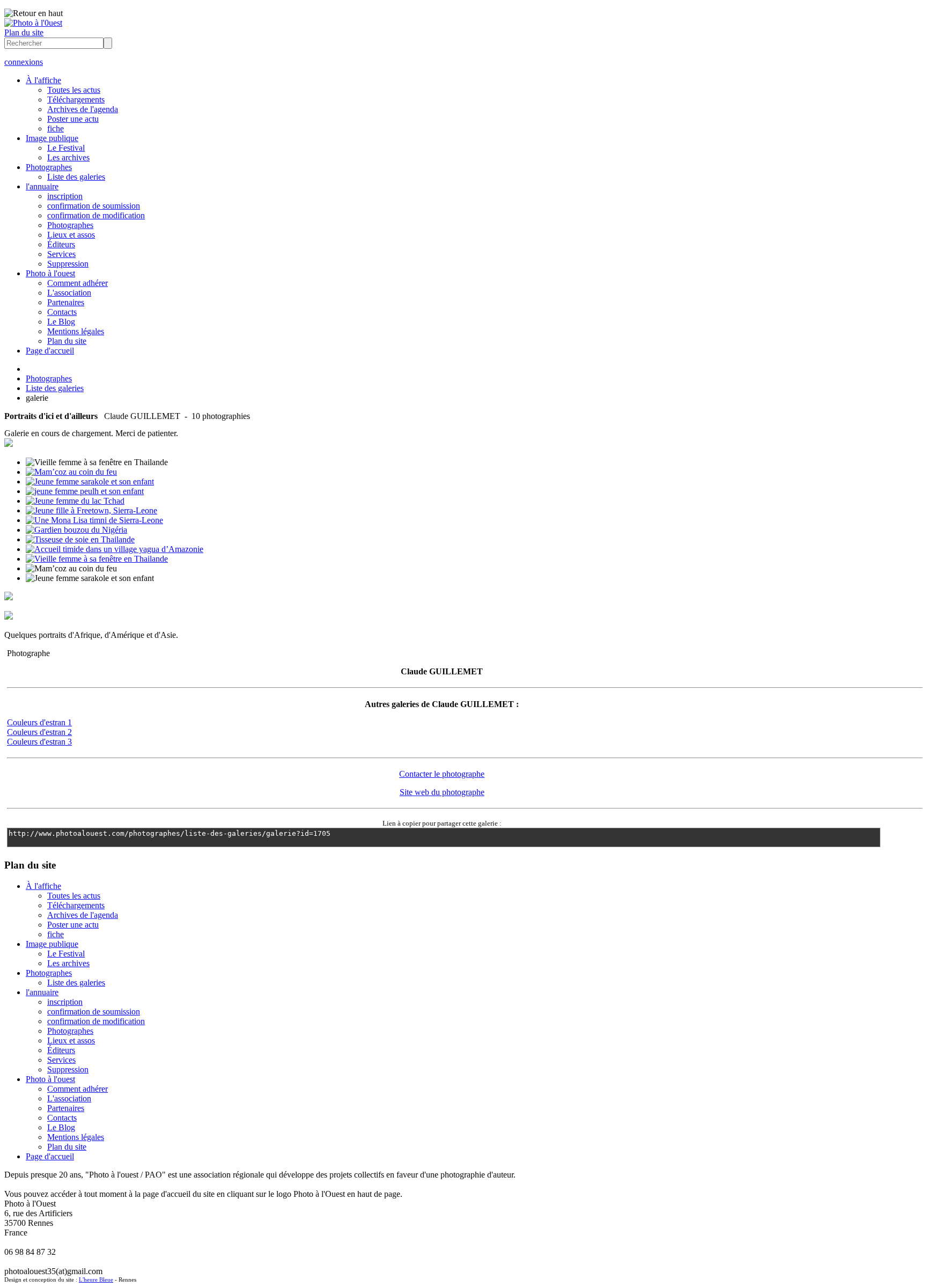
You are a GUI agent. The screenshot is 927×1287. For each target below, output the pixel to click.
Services (61, 254)
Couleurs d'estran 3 (39, 741)
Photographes (49, 167)
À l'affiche (43, 80)
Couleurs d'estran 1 (39, 722)
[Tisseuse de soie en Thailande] (80, 539)
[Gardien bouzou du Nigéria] (76, 529)
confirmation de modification (96, 215)
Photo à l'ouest (50, 273)
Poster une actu (73, 118)
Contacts (62, 312)
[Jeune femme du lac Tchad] (75, 500)
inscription (65, 196)
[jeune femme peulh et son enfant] (85, 491)
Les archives (68, 157)
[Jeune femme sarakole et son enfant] (90, 481)
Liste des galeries (76, 176)
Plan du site (23, 32)
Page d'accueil (50, 350)
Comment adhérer (77, 283)
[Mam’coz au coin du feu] (71, 471)
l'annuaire (42, 186)
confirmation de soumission (93, 205)
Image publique (52, 138)
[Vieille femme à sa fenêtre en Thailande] (97, 558)
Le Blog (61, 321)
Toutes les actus (73, 89)
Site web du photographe (442, 792)
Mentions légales (75, 331)
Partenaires (65, 302)
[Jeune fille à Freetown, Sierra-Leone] (91, 510)
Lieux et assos (71, 234)
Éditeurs (61, 244)
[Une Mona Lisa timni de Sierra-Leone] (94, 520)
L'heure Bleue (96, 1279)
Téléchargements (76, 99)
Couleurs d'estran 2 (39, 732)
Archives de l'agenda (82, 109)
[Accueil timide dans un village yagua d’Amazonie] (114, 549)
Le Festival (66, 147)
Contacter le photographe (441, 773)
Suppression (68, 263)
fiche (55, 128)
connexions (23, 62)
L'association (69, 292)
